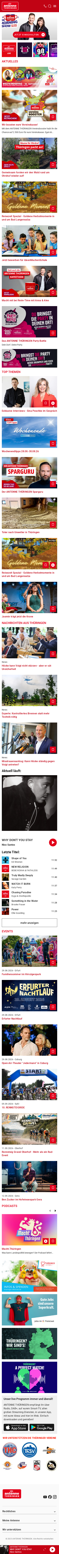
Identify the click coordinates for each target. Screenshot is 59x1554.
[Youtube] (45, 1497)
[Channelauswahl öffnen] (49, 6)
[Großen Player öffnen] (44, 1549)
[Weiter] (55, 1211)
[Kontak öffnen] (45, 6)
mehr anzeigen (29, 922)
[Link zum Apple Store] (16, 1428)
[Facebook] (50, 1497)
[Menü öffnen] (54, 6)
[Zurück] (50, 1211)
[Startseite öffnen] (10, 6)
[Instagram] (55, 1497)
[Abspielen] (52, 1550)
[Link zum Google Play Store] (41, 1428)
